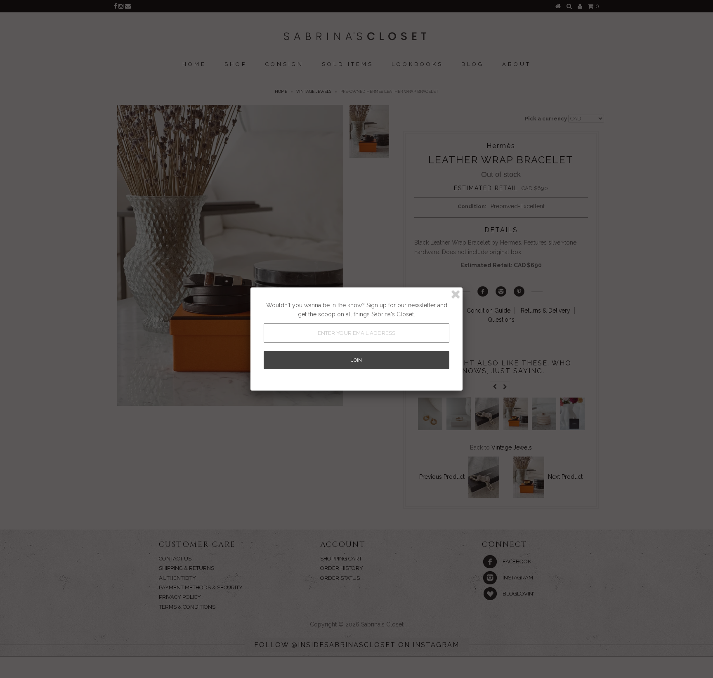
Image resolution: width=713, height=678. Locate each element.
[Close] (455, 294)
